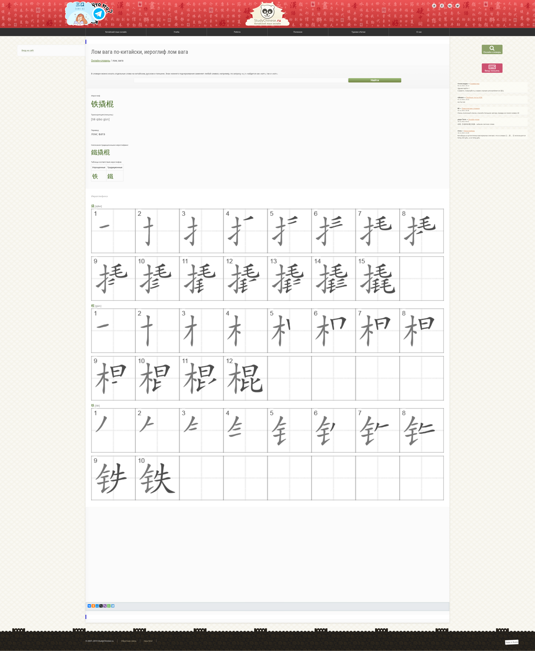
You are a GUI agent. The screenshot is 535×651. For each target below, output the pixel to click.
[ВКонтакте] (89, 606)
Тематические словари (471, 108)
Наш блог (148, 641)
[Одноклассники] (93, 606)
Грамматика (474, 84)
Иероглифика (469, 131)
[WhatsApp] (108, 606)
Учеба (176, 32)
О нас (419, 32)
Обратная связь (128, 641)
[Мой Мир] (97, 606)
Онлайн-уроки (473, 119)
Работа (237, 32)
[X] (101, 606)
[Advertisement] (42, 92)
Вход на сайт (28, 50)
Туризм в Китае (358, 32)
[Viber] (105, 606)
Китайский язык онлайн (116, 32)
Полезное (297, 32)
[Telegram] (112, 606)
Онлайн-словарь (100, 60)
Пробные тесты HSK (474, 97)
